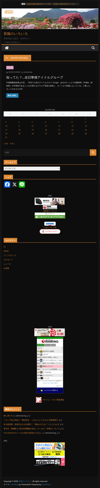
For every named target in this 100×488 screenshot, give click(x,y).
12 (33, 126)
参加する (59, 386)
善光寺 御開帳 (10, 428)
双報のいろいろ (16, 33)
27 (46, 133)
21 (59, 130)
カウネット (8, 259)
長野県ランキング (50, 211)
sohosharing (27, 72)
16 (86, 126)
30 (86, 133)
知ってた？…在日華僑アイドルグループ (34, 77)
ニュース (9, 67)
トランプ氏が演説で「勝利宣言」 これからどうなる (25, 420)
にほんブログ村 (50, 227)
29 (72, 133)
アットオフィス (10, 255)
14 (59, 126)
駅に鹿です (8, 415)
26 (33, 133)
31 (6, 137)
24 (6, 133)
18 (19, 130)
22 (72, 130)
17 (6, 130)
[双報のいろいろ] (7, 48)
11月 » (12, 143)
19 (33, 130)
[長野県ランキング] (50, 207)
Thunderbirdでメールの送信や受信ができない (23, 433)
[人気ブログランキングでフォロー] (50, 214)
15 (72, 126)
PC (5, 246)
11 (19, 126)
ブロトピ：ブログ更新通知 (53, 399)
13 (46, 126)
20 (46, 130)
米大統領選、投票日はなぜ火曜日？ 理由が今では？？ (26, 424)
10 (6, 126)
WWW (6, 251)
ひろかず (55, 424)
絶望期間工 (53, 420)
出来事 (6, 268)
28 (59, 133)
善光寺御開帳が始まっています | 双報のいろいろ (39, 428)
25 (19, 133)
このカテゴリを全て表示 (50, 383)
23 (86, 130)
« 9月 (6, 143)
